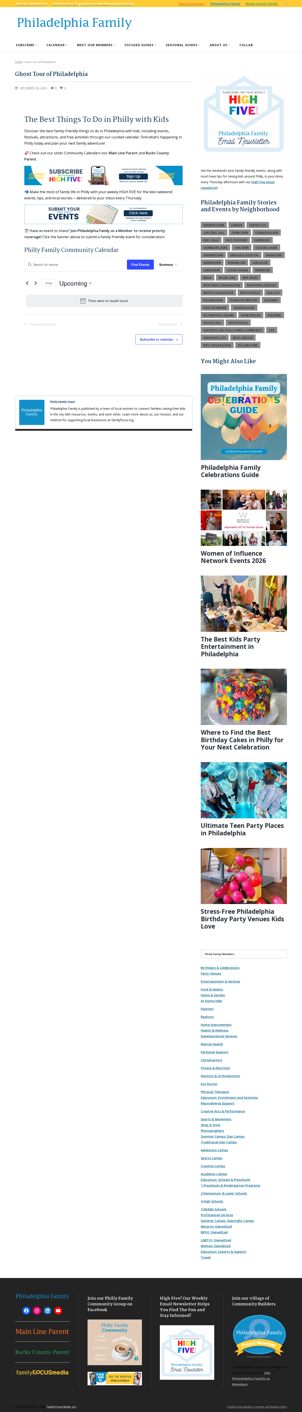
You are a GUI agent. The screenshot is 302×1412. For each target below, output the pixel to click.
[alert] (104, 301)
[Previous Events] (27, 283)
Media (207, 277)
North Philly (250, 292)
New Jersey (250, 277)
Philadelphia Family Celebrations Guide (231, 471)
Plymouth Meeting (244, 300)
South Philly (238, 322)
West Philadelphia (217, 345)
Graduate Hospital (244, 255)
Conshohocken (266, 232)
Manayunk (262, 270)
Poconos (271, 300)
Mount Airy (227, 277)
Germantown (213, 255)
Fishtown (241, 247)
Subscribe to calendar (156, 339)
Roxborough (251, 315)
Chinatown (239, 232)
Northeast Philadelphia (221, 285)
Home (18, 62)
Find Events (140, 264)
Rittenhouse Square (218, 315)
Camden (236, 225)
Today (48, 283)
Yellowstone (248, 345)
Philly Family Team (62, 401)
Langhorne (211, 270)
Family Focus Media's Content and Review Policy (257, 1407)
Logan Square (237, 270)
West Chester (243, 337)
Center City (257, 225)
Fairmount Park (215, 247)
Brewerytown (213, 225)
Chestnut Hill (214, 232)
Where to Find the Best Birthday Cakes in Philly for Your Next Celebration (242, 739)
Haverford (274, 255)
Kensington (236, 262)
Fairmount (262, 240)
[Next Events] (35, 283)
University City (214, 337)
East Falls (211, 240)
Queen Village (244, 307)
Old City (273, 292)
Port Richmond (215, 307)
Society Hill (212, 322)
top (272, 330)
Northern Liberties (261, 285)
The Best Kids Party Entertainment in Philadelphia (230, 646)
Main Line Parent (123, 153)
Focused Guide (266, 247)
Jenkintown (212, 262)
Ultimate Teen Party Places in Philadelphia (242, 829)
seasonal (274, 315)
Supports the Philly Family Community (232, 330)
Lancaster (260, 262)
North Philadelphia (218, 292)
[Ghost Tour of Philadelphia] (31, 412)
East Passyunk (236, 240)
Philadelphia (213, 300)
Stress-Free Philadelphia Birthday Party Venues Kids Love (242, 918)
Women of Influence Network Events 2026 (233, 557)
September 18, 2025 (34, 87)
